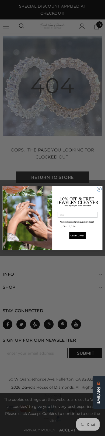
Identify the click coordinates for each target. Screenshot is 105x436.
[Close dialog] (99, 189)
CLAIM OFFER (78, 235)
